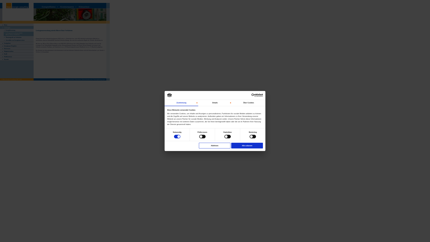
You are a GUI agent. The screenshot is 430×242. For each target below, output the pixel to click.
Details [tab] (215, 103)
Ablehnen (214, 146)
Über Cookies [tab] (248, 103)
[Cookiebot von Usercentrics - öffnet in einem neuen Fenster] (253, 95)
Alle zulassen (247, 146)
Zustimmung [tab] (181, 103)
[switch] (202, 136)
